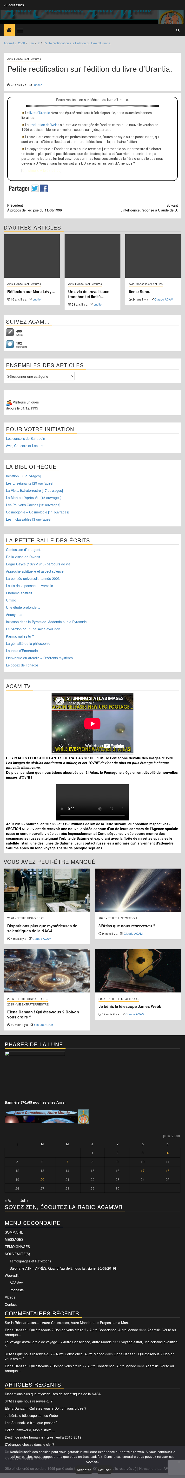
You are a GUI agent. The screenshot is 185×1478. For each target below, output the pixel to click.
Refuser (104, 1470)
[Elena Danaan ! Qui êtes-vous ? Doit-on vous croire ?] (47, 970)
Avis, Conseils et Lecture (25, 445)
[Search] (178, 30)
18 (168, 1170)
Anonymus (14, 614)
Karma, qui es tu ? (20, 636)
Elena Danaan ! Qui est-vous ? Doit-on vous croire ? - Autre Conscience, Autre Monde (70, 1365)
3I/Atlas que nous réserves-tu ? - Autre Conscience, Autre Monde (54, 1353)
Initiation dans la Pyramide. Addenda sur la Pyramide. (47, 621)
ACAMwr (16, 1282)
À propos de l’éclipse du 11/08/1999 (34, 207)
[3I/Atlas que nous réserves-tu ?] (138, 890)
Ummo (11, 600)
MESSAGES (14, 1239)
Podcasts (17, 1289)
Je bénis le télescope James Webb (130, 1006)
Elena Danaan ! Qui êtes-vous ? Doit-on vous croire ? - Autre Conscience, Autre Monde (71, 1329)
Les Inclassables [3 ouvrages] (28, 519)
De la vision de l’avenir (23, 556)
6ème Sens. (139, 291)
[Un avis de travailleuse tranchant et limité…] (93, 256)
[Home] (9, 30)
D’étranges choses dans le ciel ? (29, 1444)
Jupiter (37, 85)
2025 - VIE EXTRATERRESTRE (28, 1004)
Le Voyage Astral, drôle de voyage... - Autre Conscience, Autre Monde (58, 1341)
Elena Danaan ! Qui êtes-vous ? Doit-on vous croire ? (43, 1014)
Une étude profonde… (23, 607)
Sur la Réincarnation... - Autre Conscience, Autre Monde (48, 1322)
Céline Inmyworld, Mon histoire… (30, 1429)
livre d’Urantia (39, 113)
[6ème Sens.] (153, 256)
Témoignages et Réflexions (30, 1261)
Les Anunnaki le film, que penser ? (31, 1422)
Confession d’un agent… (25, 549)
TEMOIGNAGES (17, 1246)
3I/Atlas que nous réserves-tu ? (127, 925)
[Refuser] (179, 1461)
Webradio (12, 1275)
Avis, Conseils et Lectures (24, 59)
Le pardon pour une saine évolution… (35, 629)
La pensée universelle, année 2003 (33, 578)
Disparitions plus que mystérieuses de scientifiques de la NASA (42, 928)
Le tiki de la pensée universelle (29, 585)
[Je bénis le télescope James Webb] (138, 970)
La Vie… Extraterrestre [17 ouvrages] (34, 490)
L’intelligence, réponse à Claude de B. (149, 207)
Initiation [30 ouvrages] (23, 475)
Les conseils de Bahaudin (25, 438)
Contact (11, 1304)
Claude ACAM (163, 299)
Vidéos (10, 1297)
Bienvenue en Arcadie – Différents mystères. (40, 657)
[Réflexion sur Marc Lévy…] (32, 256)
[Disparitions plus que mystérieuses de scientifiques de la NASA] (47, 890)
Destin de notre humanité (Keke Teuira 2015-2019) (44, 1437)
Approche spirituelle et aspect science (35, 571)
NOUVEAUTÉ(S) (17, 1253)
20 (42, 1179)
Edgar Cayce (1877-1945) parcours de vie (38, 564)
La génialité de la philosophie (28, 643)
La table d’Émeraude (22, 650)
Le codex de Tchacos (22, 665)
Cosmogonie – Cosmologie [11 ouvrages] (37, 512)
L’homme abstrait (19, 592)
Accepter (84, 1470)
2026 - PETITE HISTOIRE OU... (27, 918)
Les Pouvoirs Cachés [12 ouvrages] (33, 504)
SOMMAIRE (14, 1232)
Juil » (24, 1200)
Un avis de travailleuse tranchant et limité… (88, 294)
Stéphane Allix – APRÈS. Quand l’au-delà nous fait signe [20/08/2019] (63, 1268)
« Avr (9, 1200)
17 (143, 1170)
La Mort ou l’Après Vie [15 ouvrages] (33, 497)
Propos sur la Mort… (116, 1322)
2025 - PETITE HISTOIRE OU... (119, 918)
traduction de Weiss (44, 125)
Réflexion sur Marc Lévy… (31, 291)
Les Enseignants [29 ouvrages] (29, 483)
